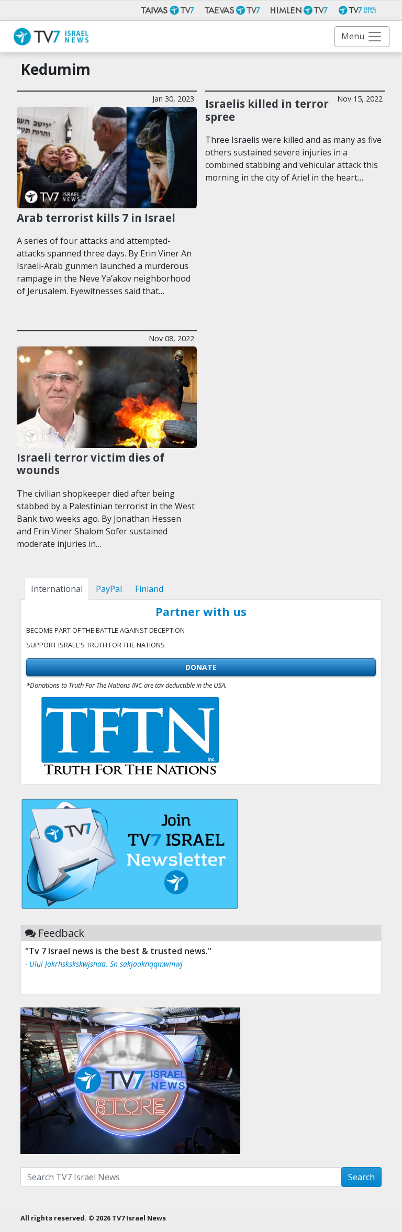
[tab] (56, 589)
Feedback (61, 933)
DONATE (201, 667)
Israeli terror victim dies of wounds (90, 464)
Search (361, 1177)
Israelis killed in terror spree (267, 110)
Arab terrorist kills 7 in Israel (96, 217)
